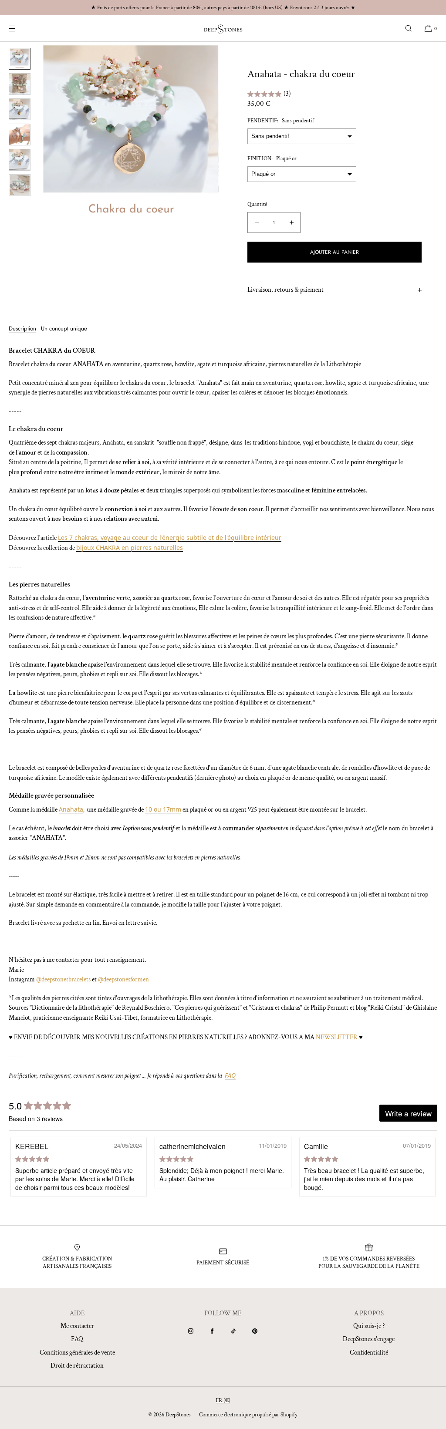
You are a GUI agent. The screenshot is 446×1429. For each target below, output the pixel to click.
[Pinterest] (254, 1331)
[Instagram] (190, 1331)
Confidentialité (369, 1352)
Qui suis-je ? (369, 1326)
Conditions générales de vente (77, 1352)
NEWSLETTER (337, 1037)
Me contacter (77, 1326)
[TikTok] (233, 1331)
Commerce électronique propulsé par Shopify (248, 1415)
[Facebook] (212, 1331)
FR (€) (223, 1400)
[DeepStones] (223, 28)
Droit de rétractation (77, 1366)
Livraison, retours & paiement (285, 290)
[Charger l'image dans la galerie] (19, 59)
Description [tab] (22, 328)
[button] (408, 28)
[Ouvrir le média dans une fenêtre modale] (131, 133)
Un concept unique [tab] (64, 328)
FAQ (77, 1339)
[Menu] (19, 28)
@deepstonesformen (123, 979)
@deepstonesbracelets (63, 979)
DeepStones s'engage (369, 1339)
